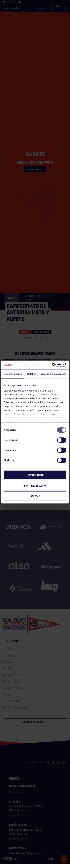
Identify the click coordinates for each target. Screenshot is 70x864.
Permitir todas (35, 474)
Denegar (35, 496)
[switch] (61, 440)
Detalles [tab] (31, 374)
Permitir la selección (35, 485)
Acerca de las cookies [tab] (53, 374)
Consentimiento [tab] (13, 374)
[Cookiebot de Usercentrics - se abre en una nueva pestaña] (52, 365)
